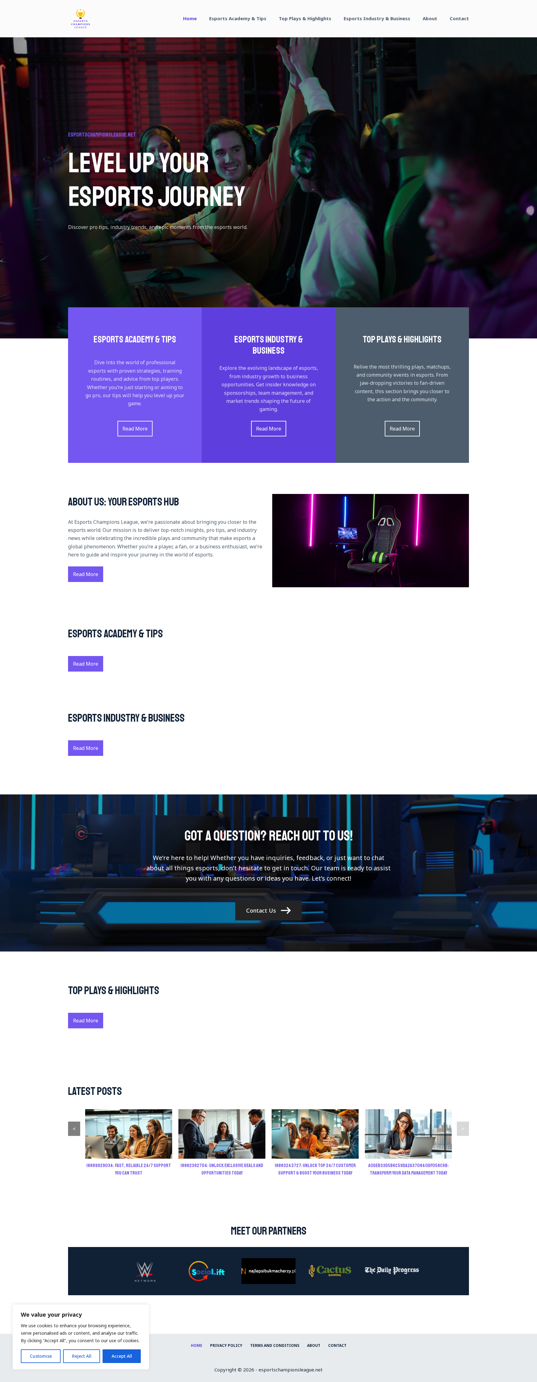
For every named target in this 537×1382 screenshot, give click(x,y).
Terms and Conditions (274, 1345)
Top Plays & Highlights (305, 18)
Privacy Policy (226, 1345)
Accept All (122, 1356)
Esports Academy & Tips (237, 18)
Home (190, 18)
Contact (459, 18)
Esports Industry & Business (377, 18)
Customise (41, 1356)
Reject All (81, 1356)
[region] (80, 1337)
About (430, 18)
